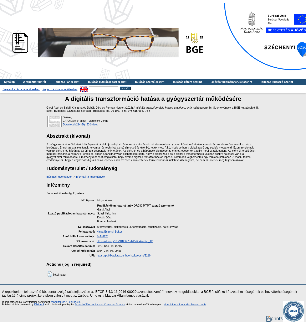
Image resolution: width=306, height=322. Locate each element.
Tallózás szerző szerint (149, 81)
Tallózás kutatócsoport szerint (107, 81)
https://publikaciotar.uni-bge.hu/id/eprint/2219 (124, 255)
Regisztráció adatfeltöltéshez (59, 89)
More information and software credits (185, 304)
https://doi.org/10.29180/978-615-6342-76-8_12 (125, 241)
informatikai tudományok (90, 176)
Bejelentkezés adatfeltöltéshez (21, 89)
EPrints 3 (39, 304)
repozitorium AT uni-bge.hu (66, 302)
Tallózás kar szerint (66, 81)
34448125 (102, 236)
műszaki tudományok (59, 176)
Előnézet (92, 124)
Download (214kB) (74, 124)
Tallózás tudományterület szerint (231, 81)
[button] (49, 274)
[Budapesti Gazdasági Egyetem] (106, 58)
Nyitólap (9, 81)
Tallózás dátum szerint (187, 81)
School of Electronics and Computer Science (100, 304)
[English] (84, 88)
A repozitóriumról (34, 81)
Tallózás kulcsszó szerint (276, 81)
